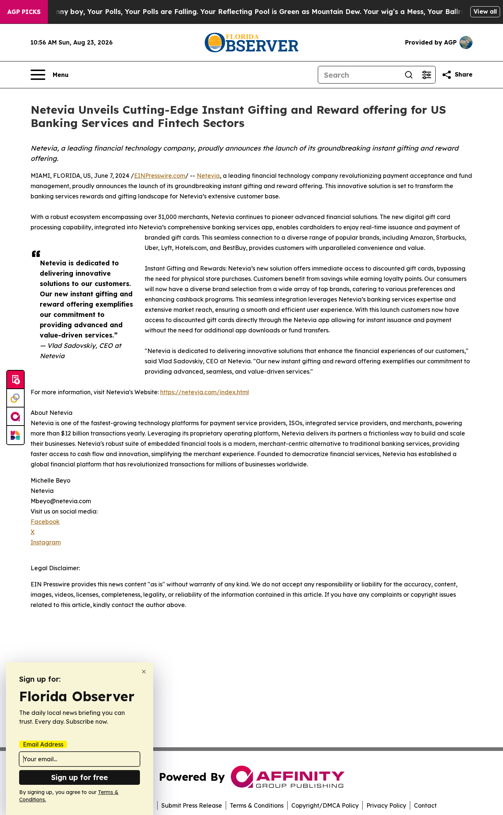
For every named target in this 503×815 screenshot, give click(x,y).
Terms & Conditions (257, 805)
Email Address (43, 744)
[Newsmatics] (15, 435)
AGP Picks (24, 11)
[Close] (143, 671)
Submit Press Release (191, 805)
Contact (425, 805)
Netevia (208, 175)
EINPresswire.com (159, 175)
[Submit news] (15, 380)
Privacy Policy (386, 805)
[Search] (409, 74)
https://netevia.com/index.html (204, 392)
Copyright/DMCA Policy (325, 805)
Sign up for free (79, 777)
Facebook (45, 521)
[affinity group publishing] (15, 417)
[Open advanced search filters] (426, 74)
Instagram (46, 542)
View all (485, 11)
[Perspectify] (15, 398)
